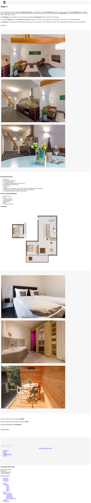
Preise (4, 452)
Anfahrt (5, 455)
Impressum (5, 480)
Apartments (6, 450)
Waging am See (9, 497)
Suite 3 (7, 489)
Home (4, 483)
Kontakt (5, 500)
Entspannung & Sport (11, 498)
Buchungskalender (5, 429)
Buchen (5, 453)
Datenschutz (6, 479)
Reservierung (6, 501)
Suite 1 (7, 487)
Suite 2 (7, 488)
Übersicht (5, 478)
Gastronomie (9, 494)
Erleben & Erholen (7, 454)
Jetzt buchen (3, 25)
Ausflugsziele (9, 496)
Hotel (4, 492)
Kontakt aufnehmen (5, 475)
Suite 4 (7, 491)
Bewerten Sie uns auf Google (45, 448)
